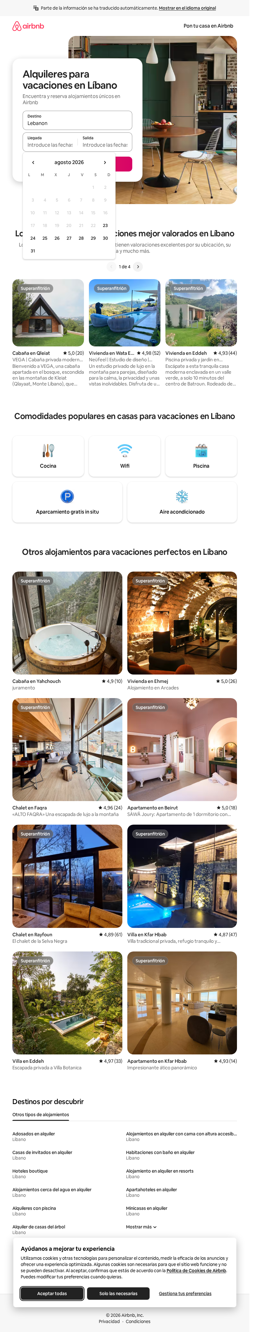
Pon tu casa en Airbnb (208, 26)
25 (44, 238)
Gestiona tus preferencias (185, 1293)
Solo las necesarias (118, 1293)
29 (93, 238)
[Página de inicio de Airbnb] (28, 26)
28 (81, 238)
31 (33, 251)
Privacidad (109, 1321)
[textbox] (50, 145)
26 (57, 238)
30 (105, 238)
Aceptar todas (52, 1293)
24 (32, 238)
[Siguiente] (138, 267)
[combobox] (77, 123)
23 (105, 225)
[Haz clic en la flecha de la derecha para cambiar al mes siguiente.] (105, 162)
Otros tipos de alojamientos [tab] (40, 1114)
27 (69, 238)
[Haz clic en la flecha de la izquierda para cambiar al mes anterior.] (33, 162)
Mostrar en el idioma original (187, 8)
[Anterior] (111, 267)
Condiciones (138, 1321)
